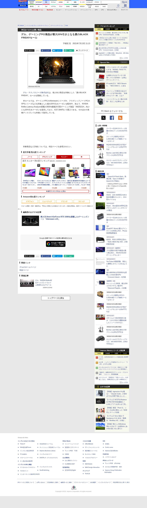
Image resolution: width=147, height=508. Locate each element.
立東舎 (67, 454)
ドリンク (64, 201)
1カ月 (125, 29)
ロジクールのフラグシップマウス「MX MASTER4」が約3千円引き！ (116, 162)
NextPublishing (44, 470)
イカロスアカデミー (91, 457)
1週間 (116, 29)
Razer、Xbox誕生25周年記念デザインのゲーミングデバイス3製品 (116, 208)
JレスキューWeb (90, 454)
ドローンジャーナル (26, 457)
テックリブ (86, 471)
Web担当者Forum (25, 447)
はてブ (59, 50)
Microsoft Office (112, 10)
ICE (104, 441)
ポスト (31, 50)
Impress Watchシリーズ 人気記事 (112, 350)
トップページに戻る (55, 298)
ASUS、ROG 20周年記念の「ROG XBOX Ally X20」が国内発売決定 (116, 242)
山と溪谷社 (66, 457)
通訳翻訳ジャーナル (91, 451)
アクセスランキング (107, 26)
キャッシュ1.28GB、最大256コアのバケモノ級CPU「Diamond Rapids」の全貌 (116, 286)
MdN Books (88, 464)
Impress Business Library (47, 451)
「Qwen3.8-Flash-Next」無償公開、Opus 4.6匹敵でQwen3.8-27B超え (116, 178)
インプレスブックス (46, 467)
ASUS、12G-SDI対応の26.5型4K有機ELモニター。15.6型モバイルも (116, 197)
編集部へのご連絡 (66, 482)
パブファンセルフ (110, 457)
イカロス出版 (87, 441)
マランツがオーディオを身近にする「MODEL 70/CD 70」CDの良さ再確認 (116, 69)
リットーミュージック (72, 444)
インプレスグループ (104, 482)
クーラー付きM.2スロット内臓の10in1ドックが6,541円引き (116, 131)
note (70, 50)
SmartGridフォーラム (46, 444)
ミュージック (47, 201)
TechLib (87, 473)
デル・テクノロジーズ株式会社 (36, 93)
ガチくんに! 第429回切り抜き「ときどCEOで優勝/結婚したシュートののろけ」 (116, 320)
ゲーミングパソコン (71, 10)
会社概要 (93, 482)
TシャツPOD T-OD (71, 451)
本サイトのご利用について (26, 482)
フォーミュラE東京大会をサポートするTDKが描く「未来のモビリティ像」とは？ (116, 93)
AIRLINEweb (89, 444)
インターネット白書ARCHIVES (30, 474)
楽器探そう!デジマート (72, 447)
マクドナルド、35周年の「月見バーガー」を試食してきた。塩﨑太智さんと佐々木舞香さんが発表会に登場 (113, 379)
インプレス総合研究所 (27, 451)
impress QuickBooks (111, 451)
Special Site (104, 62)
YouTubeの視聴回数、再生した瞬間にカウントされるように (116, 264)
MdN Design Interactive (92, 467)
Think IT (22, 444)
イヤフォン (30, 201)
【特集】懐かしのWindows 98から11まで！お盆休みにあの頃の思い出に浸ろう (116, 426)
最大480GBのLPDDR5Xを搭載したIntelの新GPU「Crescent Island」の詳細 (116, 275)
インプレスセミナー (46, 454)
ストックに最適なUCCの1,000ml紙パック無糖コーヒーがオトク (116, 139)
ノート (29, 157)
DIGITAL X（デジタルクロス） (49, 457)
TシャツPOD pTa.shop (112, 463)
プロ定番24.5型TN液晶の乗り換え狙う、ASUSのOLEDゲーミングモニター (116, 253)
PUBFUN (106, 454)
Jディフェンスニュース (92, 447)
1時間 (99, 29)
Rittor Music (67, 441)
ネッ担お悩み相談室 (26, 461)
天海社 (107, 444)
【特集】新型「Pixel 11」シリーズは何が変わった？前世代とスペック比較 (116, 410)
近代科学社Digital (70, 470)
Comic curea (109, 447)
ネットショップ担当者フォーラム (50, 447)
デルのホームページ (28, 267)
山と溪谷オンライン (71, 460)
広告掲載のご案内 (52, 482)
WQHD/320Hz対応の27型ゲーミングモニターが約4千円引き (116, 147)
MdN (84, 461)
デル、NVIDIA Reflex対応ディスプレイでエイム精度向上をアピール (43, 282)
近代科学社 (66, 467)
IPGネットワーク (108, 460)
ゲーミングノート (86, 10)
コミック (81, 201)
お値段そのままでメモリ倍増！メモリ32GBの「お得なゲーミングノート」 (116, 77)
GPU (96, 10)
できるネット (24, 471)
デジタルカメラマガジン (27, 467)
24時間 (107, 29)
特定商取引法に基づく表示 (121, 482)
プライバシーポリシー (81, 482)
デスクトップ (47, 157)
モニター (59, 10)
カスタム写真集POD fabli (113, 467)
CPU (102, 10)
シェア (47, 50)
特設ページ (24, 270)
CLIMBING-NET (70, 464)
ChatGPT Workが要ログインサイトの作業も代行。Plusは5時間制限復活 (116, 231)
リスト (37, 50)
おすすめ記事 (105, 387)
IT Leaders (23, 454)
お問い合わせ (41, 482)
